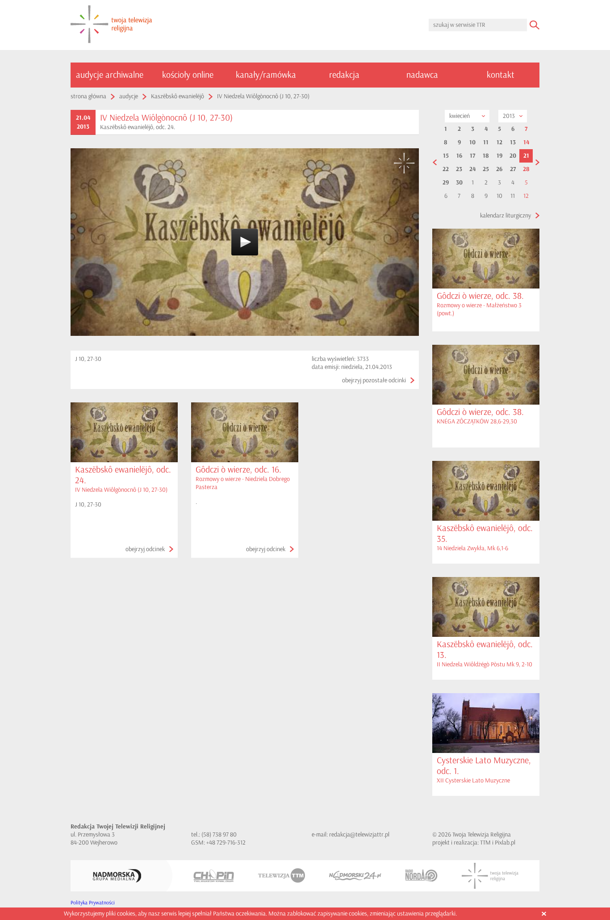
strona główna (88, 96)
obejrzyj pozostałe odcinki (374, 380)
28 (526, 169)
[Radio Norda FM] (421, 876)
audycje (128, 96)
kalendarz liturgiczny (505, 215)
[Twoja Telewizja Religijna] (490, 876)
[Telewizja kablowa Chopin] (213, 876)
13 (513, 142)
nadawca (422, 74)
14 (526, 142)
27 (513, 169)
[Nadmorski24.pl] (355, 875)
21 (526, 156)
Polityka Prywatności (93, 902)
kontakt (500, 74)
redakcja (344, 74)
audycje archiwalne (109, 74)
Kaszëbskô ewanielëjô (177, 96)
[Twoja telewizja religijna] (111, 25)
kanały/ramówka (266, 74)
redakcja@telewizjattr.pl (359, 834)
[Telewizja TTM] (281, 875)
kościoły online (187, 74)
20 (513, 156)
